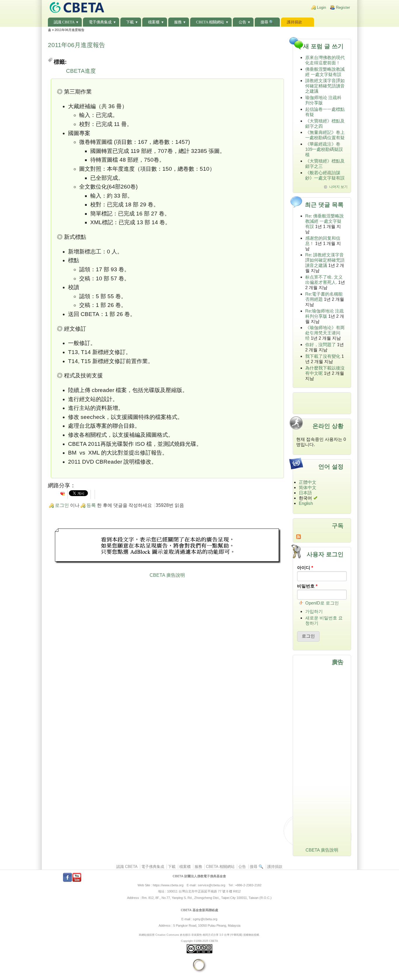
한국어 (305, 497)
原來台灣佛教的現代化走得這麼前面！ (325, 60)
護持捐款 (294, 22)
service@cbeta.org (211, 885)
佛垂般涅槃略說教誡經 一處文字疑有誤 (325, 72)
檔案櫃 (153, 22)
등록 (91, 505)
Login (321, 7)
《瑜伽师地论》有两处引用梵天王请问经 (325, 333)
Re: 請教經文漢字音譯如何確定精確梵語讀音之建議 (325, 260)
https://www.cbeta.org (168, 885)
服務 (178, 22)
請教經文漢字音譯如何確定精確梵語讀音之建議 (325, 86)
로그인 (62, 505)
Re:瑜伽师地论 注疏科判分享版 (324, 313)
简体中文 (307, 487)
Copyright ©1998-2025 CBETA (199, 940)
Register (343, 7)
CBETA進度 (81, 71)
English (306, 503)
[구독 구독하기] (322, 536)
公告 (242, 22)
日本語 (305, 492)
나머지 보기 (338, 187)
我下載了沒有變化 (322, 356)
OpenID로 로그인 (322, 602)
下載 (130, 22)
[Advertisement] (167, 546)
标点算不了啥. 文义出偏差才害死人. (324, 279)
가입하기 (314, 611)
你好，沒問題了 (320, 344)
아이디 (305, 567)
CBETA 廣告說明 (167, 575)
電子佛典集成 (100, 22)
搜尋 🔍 (267, 22)
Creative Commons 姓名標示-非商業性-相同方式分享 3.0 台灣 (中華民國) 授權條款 (204, 934)
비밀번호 (307, 585)
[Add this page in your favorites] (62, 493)
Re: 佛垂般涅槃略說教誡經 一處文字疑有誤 (324, 221)
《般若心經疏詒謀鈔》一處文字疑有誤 (325, 175)
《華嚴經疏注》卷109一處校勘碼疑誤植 (324, 149)
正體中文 (307, 482)
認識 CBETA (64, 22)
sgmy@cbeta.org (205, 919)
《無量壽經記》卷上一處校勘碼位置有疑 (325, 135)
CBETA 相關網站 (210, 22)
